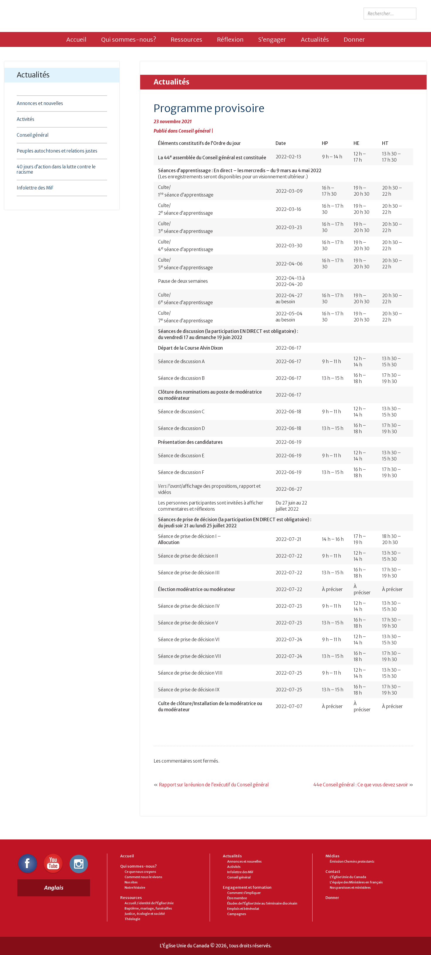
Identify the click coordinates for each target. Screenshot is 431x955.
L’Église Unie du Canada (348, 877)
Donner (354, 39)
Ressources (186, 39)
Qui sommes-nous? (128, 39)
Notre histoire (135, 887)
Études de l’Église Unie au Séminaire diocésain (262, 903)
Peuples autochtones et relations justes (57, 151)
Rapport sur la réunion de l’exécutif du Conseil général (214, 785)
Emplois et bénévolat (243, 909)
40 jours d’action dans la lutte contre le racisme (56, 169)
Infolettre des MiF (35, 188)
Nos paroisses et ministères (350, 887)
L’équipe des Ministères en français (356, 882)
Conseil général (32, 135)
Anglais (53, 887)
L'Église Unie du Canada (60, 14)
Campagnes (236, 914)
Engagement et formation (247, 887)
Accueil (76, 39)
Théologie (132, 919)
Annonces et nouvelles (40, 103)
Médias (332, 856)
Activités (25, 119)
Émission (352, 861)
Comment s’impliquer (244, 893)
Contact (332, 871)
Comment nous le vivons (143, 877)
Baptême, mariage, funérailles (148, 908)
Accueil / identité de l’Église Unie (149, 903)
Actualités (315, 39)
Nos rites (131, 882)
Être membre (237, 898)
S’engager (272, 39)
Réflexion (230, 39)
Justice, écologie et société (145, 914)
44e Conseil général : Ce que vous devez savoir (360, 785)
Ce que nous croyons (140, 872)
